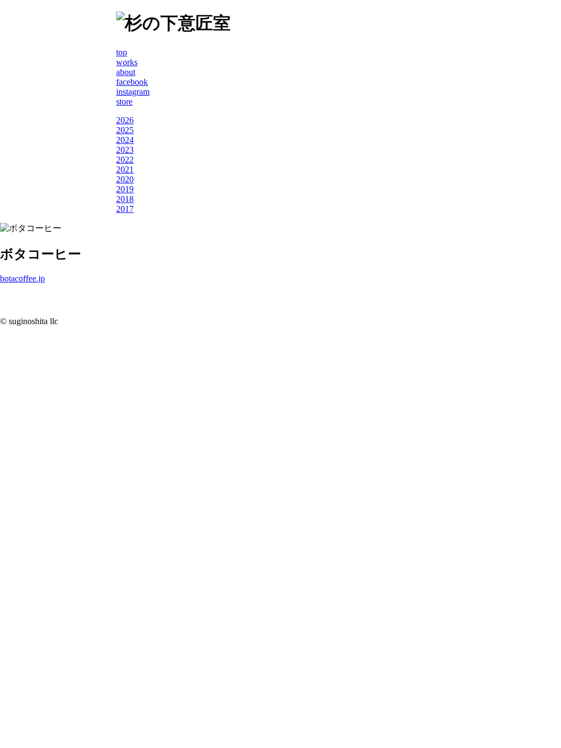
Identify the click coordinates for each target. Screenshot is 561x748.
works (127, 62)
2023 (125, 149)
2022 (125, 159)
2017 (125, 209)
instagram (133, 91)
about (125, 72)
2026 (125, 120)
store (124, 101)
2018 (125, 199)
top (121, 52)
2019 (125, 189)
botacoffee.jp (22, 278)
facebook (132, 82)
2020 (125, 179)
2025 (125, 130)
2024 (125, 140)
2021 (125, 169)
